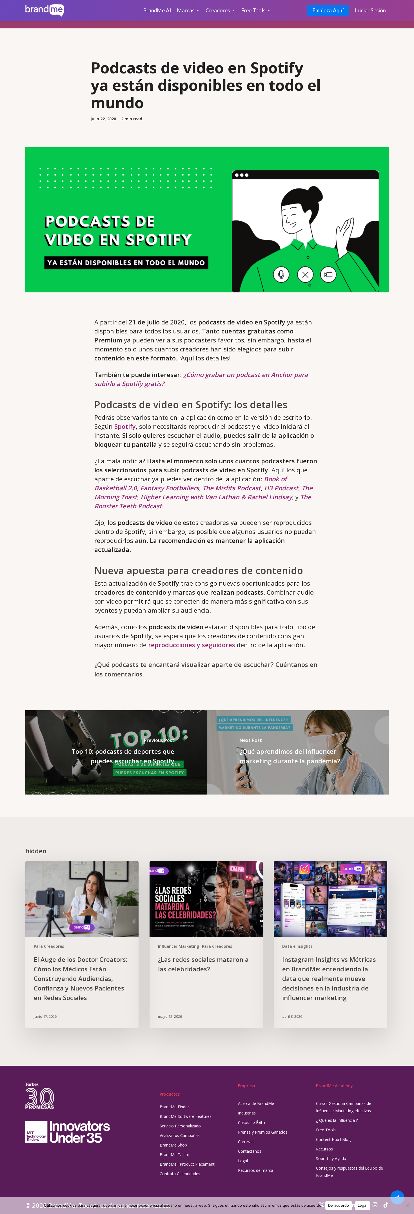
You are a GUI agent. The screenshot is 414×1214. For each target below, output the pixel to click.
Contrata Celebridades (180, 1173)
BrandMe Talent (174, 1154)
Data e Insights (297, 946)
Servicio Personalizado (180, 1126)
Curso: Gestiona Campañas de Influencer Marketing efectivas (343, 1107)
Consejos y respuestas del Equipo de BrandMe (349, 1171)
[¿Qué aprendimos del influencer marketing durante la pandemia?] (298, 752)
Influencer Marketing (178, 946)
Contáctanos (249, 1151)
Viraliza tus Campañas (180, 1135)
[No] (407, 1205)
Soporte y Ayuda (331, 1158)
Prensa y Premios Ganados (263, 1132)
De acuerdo (338, 1205)
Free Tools (326, 1129)
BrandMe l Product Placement (187, 1164)
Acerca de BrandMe (256, 1103)
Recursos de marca (255, 1170)
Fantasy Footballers (169, 488)
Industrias (247, 1113)
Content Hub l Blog (333, 1139)
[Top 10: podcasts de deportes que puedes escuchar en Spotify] (116, 752)
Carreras (245, 1141)
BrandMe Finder (174, 1106)
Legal (243, 1160)
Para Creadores (49, 946)
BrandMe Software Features (186, 1116)
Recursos (324, 1149)
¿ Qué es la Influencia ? (337, 1120)
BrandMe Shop (173, 1145)
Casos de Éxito (251, 1122)
